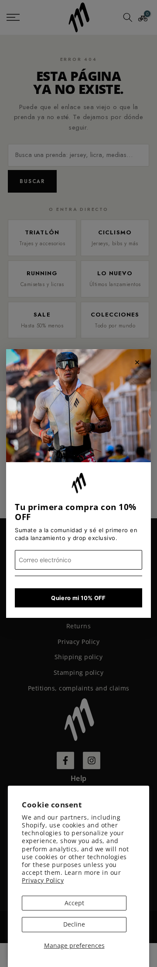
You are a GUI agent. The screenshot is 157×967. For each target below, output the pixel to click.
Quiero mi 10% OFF (78, 597)
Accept (74, 903)
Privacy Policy (43, 880)
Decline (74, 924)
